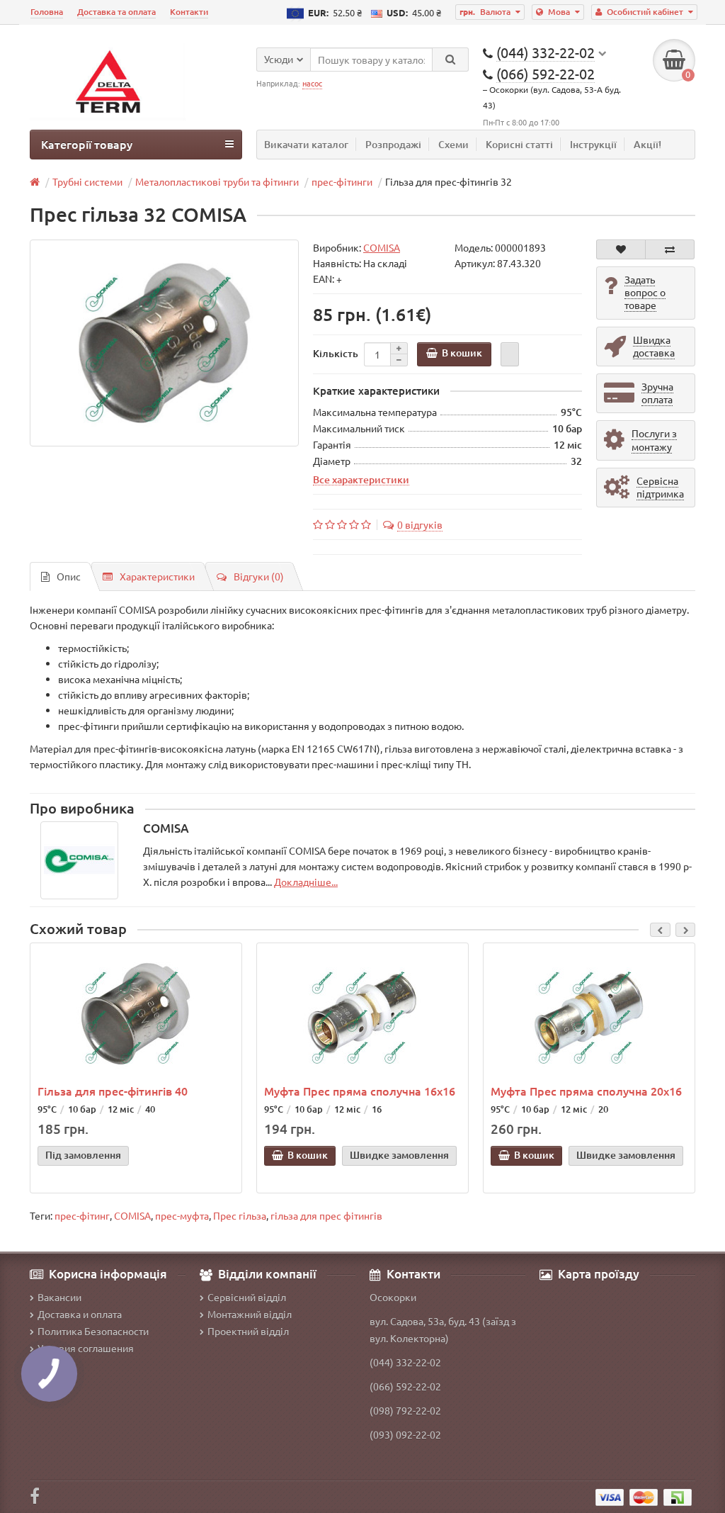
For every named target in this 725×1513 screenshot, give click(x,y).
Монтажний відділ (249, 1313)
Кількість (335, 353)
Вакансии (59, 1296)
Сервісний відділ (246, 1296)
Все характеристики (361, 479)
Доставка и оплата (80, 1313)
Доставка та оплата (116, 12)
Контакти (189, 12)
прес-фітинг (82, 1215)
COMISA (132, 1215)
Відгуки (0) (259, 576)
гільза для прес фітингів (326, 1215)
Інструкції (593, 144)
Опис (69, 576)
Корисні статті (519, 144)
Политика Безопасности (93, 1330)
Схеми (453, 144)
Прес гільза (239, 1215)
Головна (46, 12)
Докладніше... (306, 881)
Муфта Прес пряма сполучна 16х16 (359, 1090)
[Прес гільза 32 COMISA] (164, 343)
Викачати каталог (306, 144)
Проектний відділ (248, 1330)
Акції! (647, 144)
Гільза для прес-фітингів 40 (113, 1090)
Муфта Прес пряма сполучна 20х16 (586, 1090)
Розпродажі (393, 144)
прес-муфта (182, 1215)
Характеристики (157, 576)
